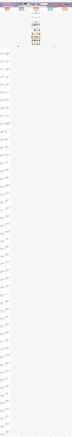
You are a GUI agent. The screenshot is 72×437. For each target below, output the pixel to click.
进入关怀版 (71, 0)
